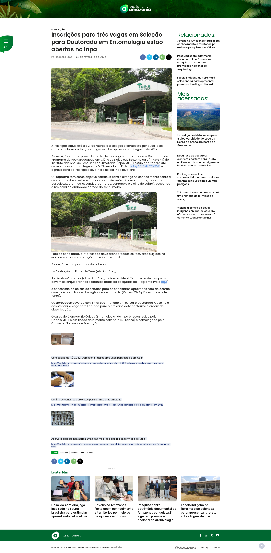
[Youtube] (217, 535)
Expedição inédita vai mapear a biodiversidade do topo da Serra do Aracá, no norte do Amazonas (197, 140)
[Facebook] (143, 57)
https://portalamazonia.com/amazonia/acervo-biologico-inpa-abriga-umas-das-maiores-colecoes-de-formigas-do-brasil (111, 445)
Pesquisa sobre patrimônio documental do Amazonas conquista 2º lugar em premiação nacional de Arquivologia (194, 62)
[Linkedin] (156, 57)
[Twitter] (149, 57)
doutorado (64, 452)
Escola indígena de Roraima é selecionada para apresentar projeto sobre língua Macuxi (196, 81)
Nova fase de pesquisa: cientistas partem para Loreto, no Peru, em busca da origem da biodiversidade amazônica (198, 160)
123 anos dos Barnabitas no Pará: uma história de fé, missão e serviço (198, 196)
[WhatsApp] (162, 57)
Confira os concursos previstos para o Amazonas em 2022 (86, 399)
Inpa (82, 452)
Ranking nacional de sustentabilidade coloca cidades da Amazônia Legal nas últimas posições (198, 179)
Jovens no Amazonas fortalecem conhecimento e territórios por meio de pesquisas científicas (198, 44)
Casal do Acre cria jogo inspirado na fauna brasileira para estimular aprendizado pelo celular (69, 510)
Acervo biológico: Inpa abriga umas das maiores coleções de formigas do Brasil (99, 438)
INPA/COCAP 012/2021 (145, 166)
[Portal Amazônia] (135, 8)
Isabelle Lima (64, 57)
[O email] (169, 57)
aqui (164, 282)
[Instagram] (206, 535)
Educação (58, 29)
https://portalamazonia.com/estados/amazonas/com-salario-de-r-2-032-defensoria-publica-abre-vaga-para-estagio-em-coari (107, 364)
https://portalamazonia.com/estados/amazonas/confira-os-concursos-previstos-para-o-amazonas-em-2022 (107, 404)
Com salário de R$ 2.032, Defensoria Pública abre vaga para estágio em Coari (97, 357)
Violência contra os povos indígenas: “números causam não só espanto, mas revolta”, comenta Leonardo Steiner (196, 212)
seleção (90, 452)
